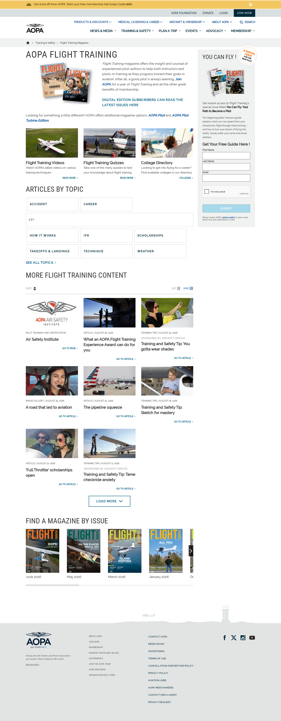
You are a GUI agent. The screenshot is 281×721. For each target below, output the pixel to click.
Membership (241, 31)
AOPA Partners (97, 669)
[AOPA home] (35, 32)
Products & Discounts (91, 22)
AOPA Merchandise (160, 687)
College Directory (157, 162)
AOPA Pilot (156, 115)
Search (249, 22)
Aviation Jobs (157, 680)
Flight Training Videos (45, 162)
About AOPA (220, 22)
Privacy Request (159, 702)
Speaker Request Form (102, 675)
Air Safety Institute (42, 339)
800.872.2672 (32, 665)
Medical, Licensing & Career (138, 22)
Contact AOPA (157, 636)
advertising (156, 651)
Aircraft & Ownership (185, 22)
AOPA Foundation (184, 13)
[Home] (30, 42)
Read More (69, 178)
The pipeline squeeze (103, 407)
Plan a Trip (168, 31)
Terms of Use (157, 658)
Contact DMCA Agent (162, 694)
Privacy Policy (158, 673)
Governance (96, 658)
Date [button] (29, 288)
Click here (125, 4)
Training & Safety (136, 31)
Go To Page (69, 348)
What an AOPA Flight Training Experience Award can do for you (110, 344)
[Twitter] (235, 638)
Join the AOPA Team (100, 664)
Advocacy (214, 31)
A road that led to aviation (49, 407)
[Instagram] (244, 638)
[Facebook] (226, 638)
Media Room (156, 643)
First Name (208, 150)
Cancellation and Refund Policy (171, 665)
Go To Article (124, 359)
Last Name (208, 161)
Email (205, 172)
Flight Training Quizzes (104, 162)
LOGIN (223, 13)
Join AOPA (94, 642)
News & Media (102, 31)
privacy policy (229, 217)
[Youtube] (252, 638)
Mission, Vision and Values (104, 653)
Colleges (185, 178)
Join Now (244, 13)
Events (192, 31)
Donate (208, 13)
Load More (106, 501)
